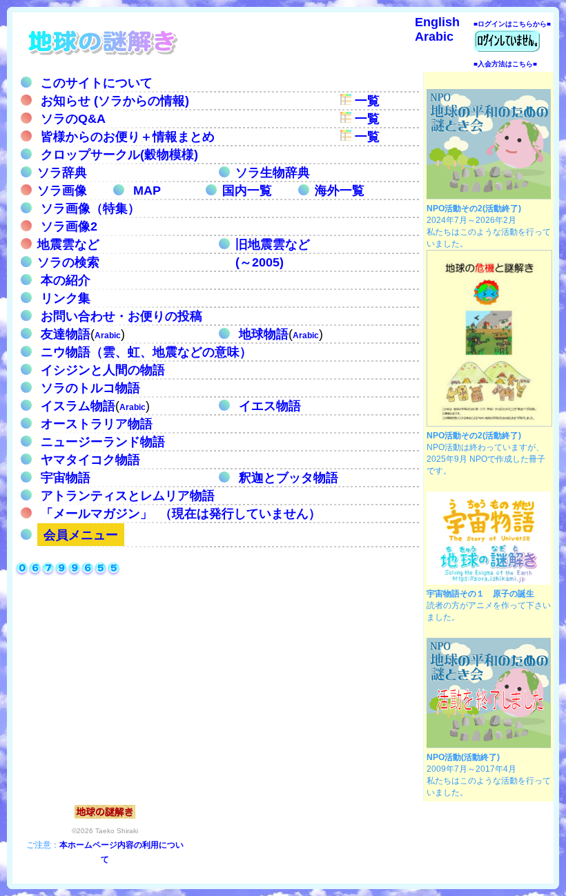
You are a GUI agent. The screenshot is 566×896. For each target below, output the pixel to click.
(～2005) (259, 262)
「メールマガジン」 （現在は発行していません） (179, 513)
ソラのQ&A (71, 119)
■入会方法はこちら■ (505, 64)
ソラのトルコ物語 (88, 388)
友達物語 (63, 334)
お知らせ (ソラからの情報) (113, 101)
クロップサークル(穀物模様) (117, 155)
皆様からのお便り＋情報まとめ (126, 137)
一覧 (365, 101)
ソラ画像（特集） (88, 208)
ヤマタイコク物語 (88, 460)
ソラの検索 (68, 262)
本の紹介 (63, 280)
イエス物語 (268, 406)
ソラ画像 (62, 190)
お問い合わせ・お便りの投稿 (119, 316)
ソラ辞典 (62, 172)
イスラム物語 (76, 406)
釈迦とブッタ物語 (286, 478)
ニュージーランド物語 (101, 442)
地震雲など (68, 244)
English (437, 22)
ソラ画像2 (67, 226)
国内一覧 (247, 190)
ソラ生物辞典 (272, 172)
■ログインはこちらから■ (512, 24)
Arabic (434, 36)
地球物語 (262, 334)
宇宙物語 (63, 478)
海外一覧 (339, 190)
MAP (147, 190)
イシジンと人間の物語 (101, 370)
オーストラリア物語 (95, 424)
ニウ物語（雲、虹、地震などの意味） (144, 352)
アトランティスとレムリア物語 (126, 496)
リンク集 (63, 298)
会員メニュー (80, 535)
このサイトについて (95, 83)
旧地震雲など (272, 244)
